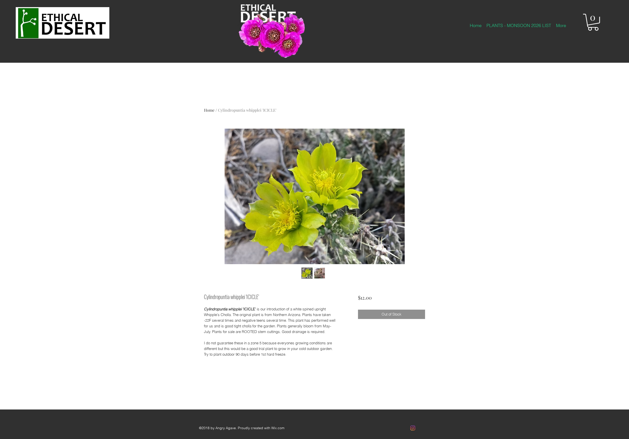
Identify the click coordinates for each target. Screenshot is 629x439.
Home (209, 110)
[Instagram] (412, 427)
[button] (593, 22)
